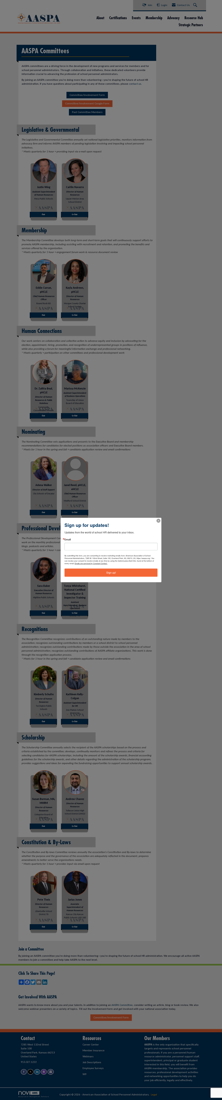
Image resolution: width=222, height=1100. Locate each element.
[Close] (158, 521)
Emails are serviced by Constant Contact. (91, 563)
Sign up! (111, 572)
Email (68, 539)
